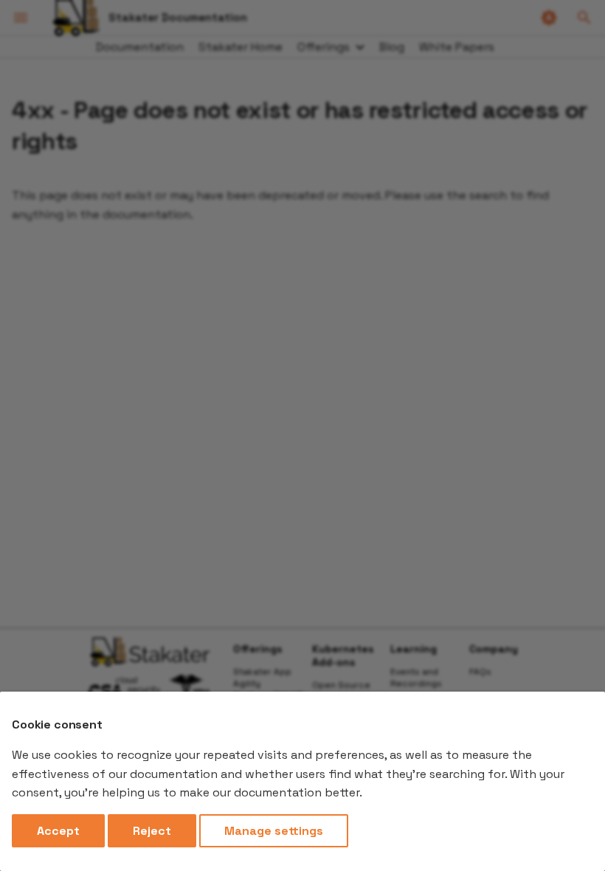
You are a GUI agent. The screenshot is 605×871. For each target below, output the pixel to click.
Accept (58, 831)
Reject (152, 831)
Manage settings (273, 831)
